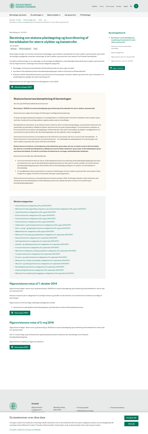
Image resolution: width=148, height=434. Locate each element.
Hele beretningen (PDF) (23, 87)
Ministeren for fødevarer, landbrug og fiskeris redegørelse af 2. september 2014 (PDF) (45, 251)
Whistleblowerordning (85, 411)
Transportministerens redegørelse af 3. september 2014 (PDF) (37, 254)
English (126, 6)
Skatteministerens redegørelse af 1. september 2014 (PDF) (36, 238)
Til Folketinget (85, 15)
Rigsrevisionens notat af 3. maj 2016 (122, 61)
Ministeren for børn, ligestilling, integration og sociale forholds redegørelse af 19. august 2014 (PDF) (50, 209)
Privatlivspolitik (82, 407)
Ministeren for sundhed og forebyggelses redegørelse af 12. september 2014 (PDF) (44, 273)
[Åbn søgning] (136, 6)
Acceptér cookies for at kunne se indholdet (25, 429)
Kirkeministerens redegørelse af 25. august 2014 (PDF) (35, 222)
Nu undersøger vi (37, 15)
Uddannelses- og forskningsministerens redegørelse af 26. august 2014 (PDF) (43, 225)
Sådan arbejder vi (53, 15)
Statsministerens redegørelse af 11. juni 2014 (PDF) (33, 205)
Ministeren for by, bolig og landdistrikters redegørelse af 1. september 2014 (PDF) (44, 234)
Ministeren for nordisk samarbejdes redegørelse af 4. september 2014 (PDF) (42, 260)
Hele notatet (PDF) (21, 313)
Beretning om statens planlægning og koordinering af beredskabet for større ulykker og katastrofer (123, 40)
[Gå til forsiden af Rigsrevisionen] (50, 6)
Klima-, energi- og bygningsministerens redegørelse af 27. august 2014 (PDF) (42, 228)
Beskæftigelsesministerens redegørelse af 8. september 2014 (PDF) (39, 267)
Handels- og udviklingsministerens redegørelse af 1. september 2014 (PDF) (42, 244)
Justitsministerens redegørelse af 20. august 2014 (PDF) (35, 212)
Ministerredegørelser (117, 52)
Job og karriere (70, 15)
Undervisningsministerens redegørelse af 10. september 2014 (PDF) (39, 270)
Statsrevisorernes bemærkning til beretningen (121, 47)
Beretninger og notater (18, 15)
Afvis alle (131, 424)
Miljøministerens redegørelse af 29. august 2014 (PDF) (34, 231)
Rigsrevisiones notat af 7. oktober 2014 (123, 57)
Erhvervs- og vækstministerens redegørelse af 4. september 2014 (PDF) (41, 257)
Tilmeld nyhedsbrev (117, 407)
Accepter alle (131, 417)
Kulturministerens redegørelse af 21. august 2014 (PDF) (35, 215)
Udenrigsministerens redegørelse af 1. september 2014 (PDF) (37, 241)
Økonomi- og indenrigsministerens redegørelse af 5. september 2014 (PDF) (42, 263)
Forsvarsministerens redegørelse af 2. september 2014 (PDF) (37, 247)
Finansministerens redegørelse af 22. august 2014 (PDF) (35, 218)
